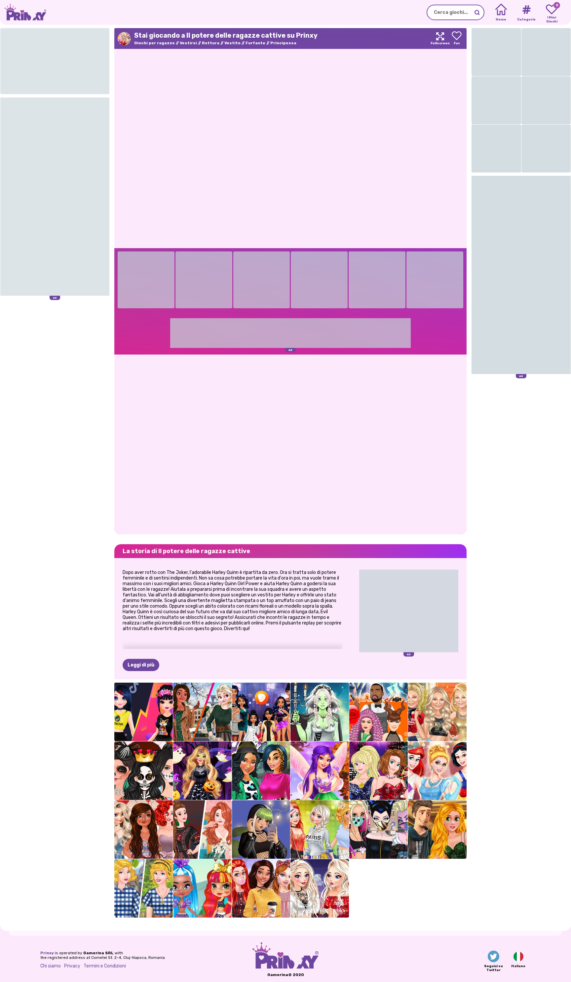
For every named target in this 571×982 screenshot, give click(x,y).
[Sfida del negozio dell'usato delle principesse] (143, 888)
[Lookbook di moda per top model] (437, 712)
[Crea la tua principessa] (437, 770)
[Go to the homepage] (23, 12)
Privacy (72, 966)
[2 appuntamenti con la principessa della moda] (437, 829)
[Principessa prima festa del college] (319, 829)
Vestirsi (188, 43)
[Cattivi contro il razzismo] (378, 829)
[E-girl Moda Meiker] (261, 829)
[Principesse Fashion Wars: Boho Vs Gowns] (202, 829)
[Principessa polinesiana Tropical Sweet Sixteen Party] (143, 829)
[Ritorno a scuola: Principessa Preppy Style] (261, 888)
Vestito (232, 43)
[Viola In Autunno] (319, 770)
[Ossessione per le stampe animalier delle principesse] (261, 770)
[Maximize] (440, 38)
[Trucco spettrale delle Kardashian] (143, 770)
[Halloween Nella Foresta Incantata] (202, 770)
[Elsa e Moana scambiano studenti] (202, 712)
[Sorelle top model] (378, 770)
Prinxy (47, 953)
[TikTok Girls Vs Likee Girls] (143, 712)
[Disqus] (290, 443)
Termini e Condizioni (105, 966)
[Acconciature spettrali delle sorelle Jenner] (378, 712)
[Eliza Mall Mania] (319, 888)
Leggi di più (141, 665)
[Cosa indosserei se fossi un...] (261, 712)
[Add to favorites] (457, 38)
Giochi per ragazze (154, 43)
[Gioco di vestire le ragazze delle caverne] (202, 888)
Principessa (283, 43)
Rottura (210, 43)
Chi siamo (50, 966)
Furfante (255, 43)
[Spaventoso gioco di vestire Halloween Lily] (319, 712)
